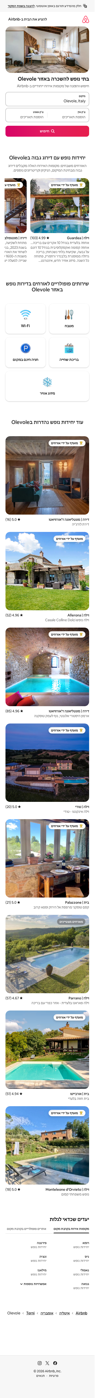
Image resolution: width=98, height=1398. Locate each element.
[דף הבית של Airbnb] (85, 19)
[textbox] (68, 117)
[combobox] (47, 101)
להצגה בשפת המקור (21, 6)
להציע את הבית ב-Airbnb (27, 19)
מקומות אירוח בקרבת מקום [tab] (71, 1229)
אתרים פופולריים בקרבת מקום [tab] (26, 1229)
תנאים (40, 1376)
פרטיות (53, 1376)
